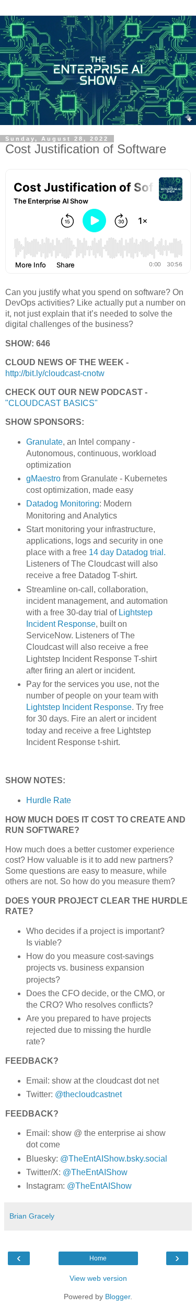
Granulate (44, 441)
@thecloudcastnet (88, 1094)
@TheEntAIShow (95, 1172)
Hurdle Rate (49, 800)
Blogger (117, 1296)
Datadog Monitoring (62, 503)
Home (98, 1258)
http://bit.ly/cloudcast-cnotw (55, 373)
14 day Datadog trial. (126, 552)
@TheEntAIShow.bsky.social (113, 1158)
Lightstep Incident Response (79, 707)
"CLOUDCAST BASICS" (51, 403)
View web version (98, 1278)
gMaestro (43, 478)
